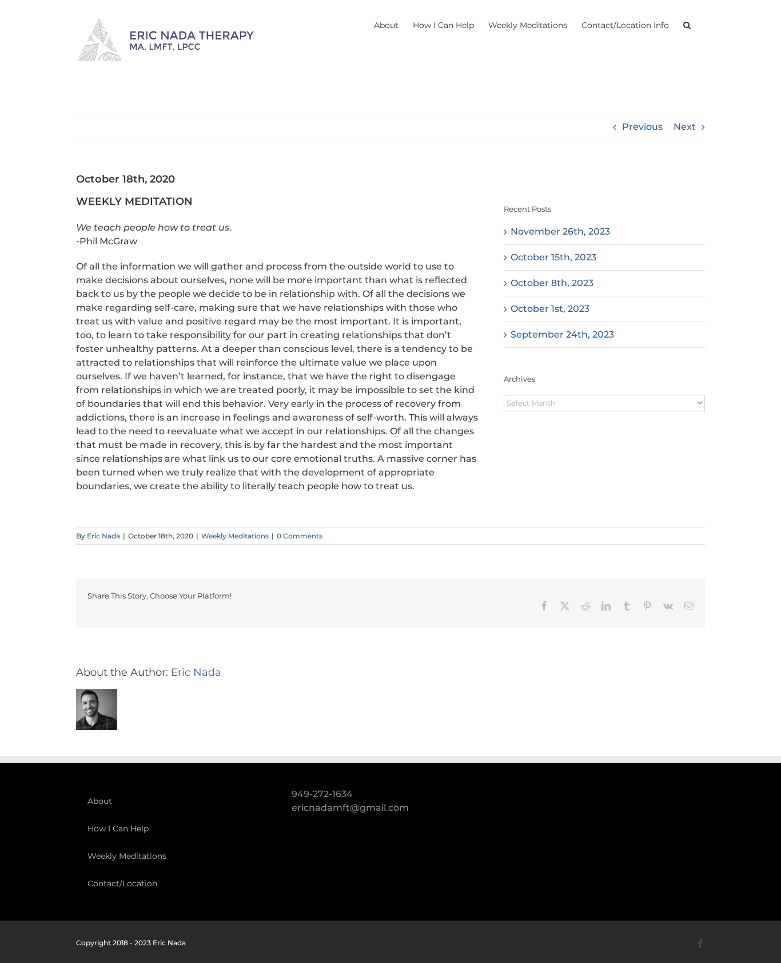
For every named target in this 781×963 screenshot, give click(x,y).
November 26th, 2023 (560, 231)
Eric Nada (103, 536)
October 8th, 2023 (552, 283)
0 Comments (299, 536)
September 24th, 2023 (562, 334)
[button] (687, 24)
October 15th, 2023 (553, 257)
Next (685, 126)
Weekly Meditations (235, 536)
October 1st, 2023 (550, 308)
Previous (642, 126)
